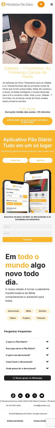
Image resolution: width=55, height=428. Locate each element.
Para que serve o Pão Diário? (20, 348)
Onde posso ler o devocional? (21, 368)
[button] (27, 341)
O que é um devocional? (18, 355)
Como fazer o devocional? (19, 362)
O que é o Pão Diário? (17, 342)
